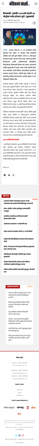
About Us (19, 390)
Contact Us (19, 395)
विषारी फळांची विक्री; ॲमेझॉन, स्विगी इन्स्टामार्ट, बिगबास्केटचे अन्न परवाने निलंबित (18, 304)
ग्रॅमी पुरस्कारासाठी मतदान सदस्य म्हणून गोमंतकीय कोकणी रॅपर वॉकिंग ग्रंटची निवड (19, 338)
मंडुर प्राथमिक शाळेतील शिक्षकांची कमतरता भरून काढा (18, 313)
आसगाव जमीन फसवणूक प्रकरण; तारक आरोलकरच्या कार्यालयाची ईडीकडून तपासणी (19, 295)
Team (19, 393)
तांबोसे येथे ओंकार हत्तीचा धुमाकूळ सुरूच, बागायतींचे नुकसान (20, 330)
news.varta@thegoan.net (19, 366)
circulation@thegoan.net (19, 379)
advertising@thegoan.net (19, 373)
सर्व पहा (34, 200)
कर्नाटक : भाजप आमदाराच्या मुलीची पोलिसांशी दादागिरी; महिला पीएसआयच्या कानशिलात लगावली (20, 321)
